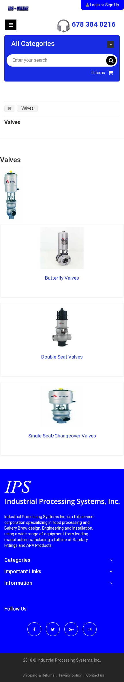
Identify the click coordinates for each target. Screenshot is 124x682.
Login (95, 5)
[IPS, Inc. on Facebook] (34, 625)
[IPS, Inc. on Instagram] (89, 625)
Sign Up (112, 5)
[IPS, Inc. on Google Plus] (71, 625)
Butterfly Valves (62, 278)
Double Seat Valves (62, 357)
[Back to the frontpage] (9, 108)
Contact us (95, 675)
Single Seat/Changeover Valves (62, 436)
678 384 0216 (94, 24)
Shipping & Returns (38, 675)
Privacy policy (70, 675)
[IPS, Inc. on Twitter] (52, 625)
